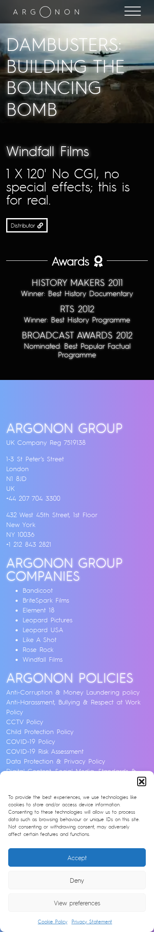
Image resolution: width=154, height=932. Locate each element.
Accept (77, 857)
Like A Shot (40, 639)
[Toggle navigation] (132, 12)
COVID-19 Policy (30, 741)
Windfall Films (42, 659)
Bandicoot (38, 590)
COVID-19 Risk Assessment (45, 751)
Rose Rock (38, 649)
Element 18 (39, 610)
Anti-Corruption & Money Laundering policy (73, 692)
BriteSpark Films (46, 600)
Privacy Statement (91, 921)
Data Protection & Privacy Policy (55, 761)
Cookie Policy (52, 921)
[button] (142, 781)
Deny (77, 880)
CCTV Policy (24, 722)
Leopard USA (43, 630)
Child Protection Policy (40, 731)
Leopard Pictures (47, 620)
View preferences (77, 903)
